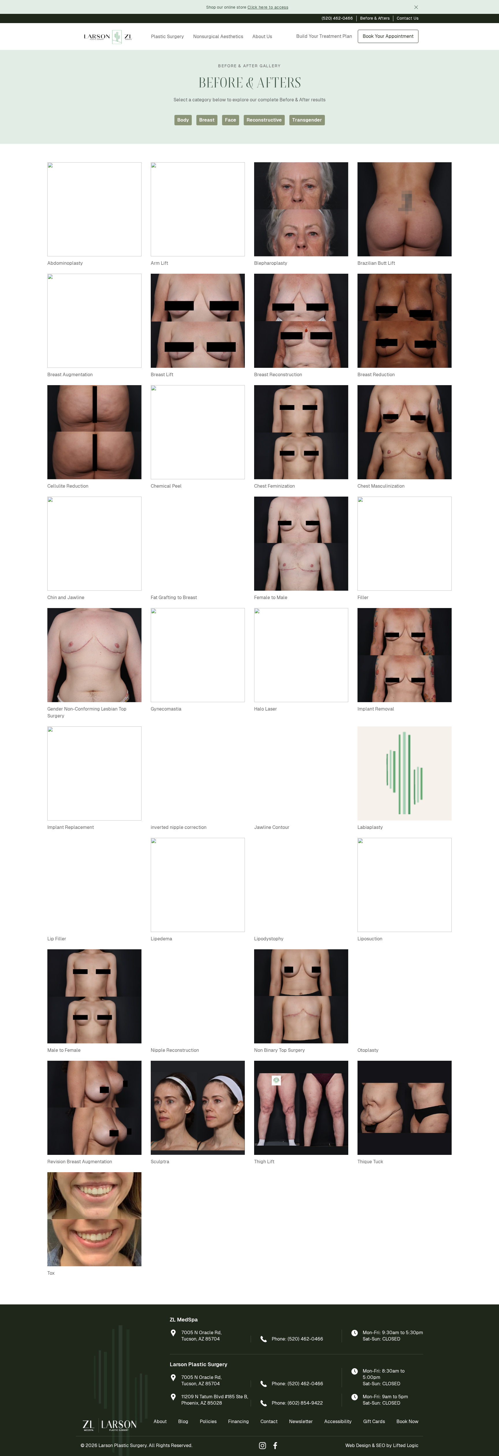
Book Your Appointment (388, 36)
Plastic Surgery (167, 36)
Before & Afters (375, 18)
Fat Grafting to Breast (174, 597)
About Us (262, 36)
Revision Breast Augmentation (79, 1161)
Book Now (407, 1421)
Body (183, 120)
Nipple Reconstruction (175, 1050)
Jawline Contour (271, 827)
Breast (207, 120)
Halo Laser (265, 709)
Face (230, 120)
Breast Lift (162, 374)
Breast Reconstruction (278, 374)
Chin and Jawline (65, 597)
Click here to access (267, 7)
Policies (208, 1421)
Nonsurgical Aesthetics (218, 36)
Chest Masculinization (381, 486)
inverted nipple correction (178, 827)
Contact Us (407, 18)
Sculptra (160, 1161)
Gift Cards (374, 1421)
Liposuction (370, 939)
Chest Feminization (274, 486)
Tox (51, 1273)
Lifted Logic (405, 1445)
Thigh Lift (264, 1161)
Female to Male (270, 597)
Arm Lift (159, 263)
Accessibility (338, 1421)
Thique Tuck (370, 1161)
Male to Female (64, 1050)
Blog (183, 1421)
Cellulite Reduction (67, 486)
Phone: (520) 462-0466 (297, 1339)
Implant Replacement (70, 827)
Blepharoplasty (270, 263)
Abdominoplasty (65, 263)
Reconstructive (264, 120)
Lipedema (161, 939)
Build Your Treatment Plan (324, 36)
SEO (380, 1445)
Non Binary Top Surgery (279, 1050)
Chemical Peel (166, 486)
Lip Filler (56, 939)
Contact (269, 1421)
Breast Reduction (376, 374)
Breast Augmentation (70, 374)
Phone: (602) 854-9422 (297, 1403)
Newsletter (301, 1421)
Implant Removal (376, 709)
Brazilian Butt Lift (376, 263)
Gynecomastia (166, 709)
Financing (238, 1421)
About (160, 1421)
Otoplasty (368, 1050)
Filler (363, 597)
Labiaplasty (370, 827)
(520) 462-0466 (337, 18)
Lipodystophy (269, 939)
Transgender (307, 120)
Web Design (358, 1445)
